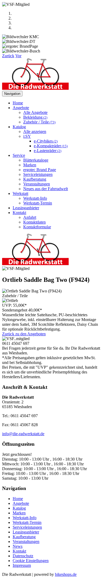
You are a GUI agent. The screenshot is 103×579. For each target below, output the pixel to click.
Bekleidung (35, 117)
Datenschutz (23, 556)
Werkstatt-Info (35, 198)
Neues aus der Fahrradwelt (45, 188)
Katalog (19, 508)
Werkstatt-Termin (37, 203)
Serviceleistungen (38, 174)
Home (18, 103)
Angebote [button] (21, 107)
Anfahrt (29, 217)
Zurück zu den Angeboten (24, 334)
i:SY (27, 136)
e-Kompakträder (51, 146)
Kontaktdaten (34, 222)
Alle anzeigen (34, 131)
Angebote (21, 503)
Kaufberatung (34, 179)
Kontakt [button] (19, 212)
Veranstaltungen (36, 184)
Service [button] (19, 155)
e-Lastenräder (47, 150)
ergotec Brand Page (39, 169)
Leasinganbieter (26, 208)
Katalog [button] (19, 126)
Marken (29, 165)
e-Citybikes (46, 141)
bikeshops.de (66, 574)
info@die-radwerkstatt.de (23, 433)
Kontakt (19, 551)
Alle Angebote (35, 112)
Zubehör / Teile (39, 122)
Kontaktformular (37, 227)
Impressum (22, 565)
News (17, 546)
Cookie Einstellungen (31, 560)
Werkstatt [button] (20, 193)
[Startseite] (35, 88)
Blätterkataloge (35, 160)
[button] (8, 56)
